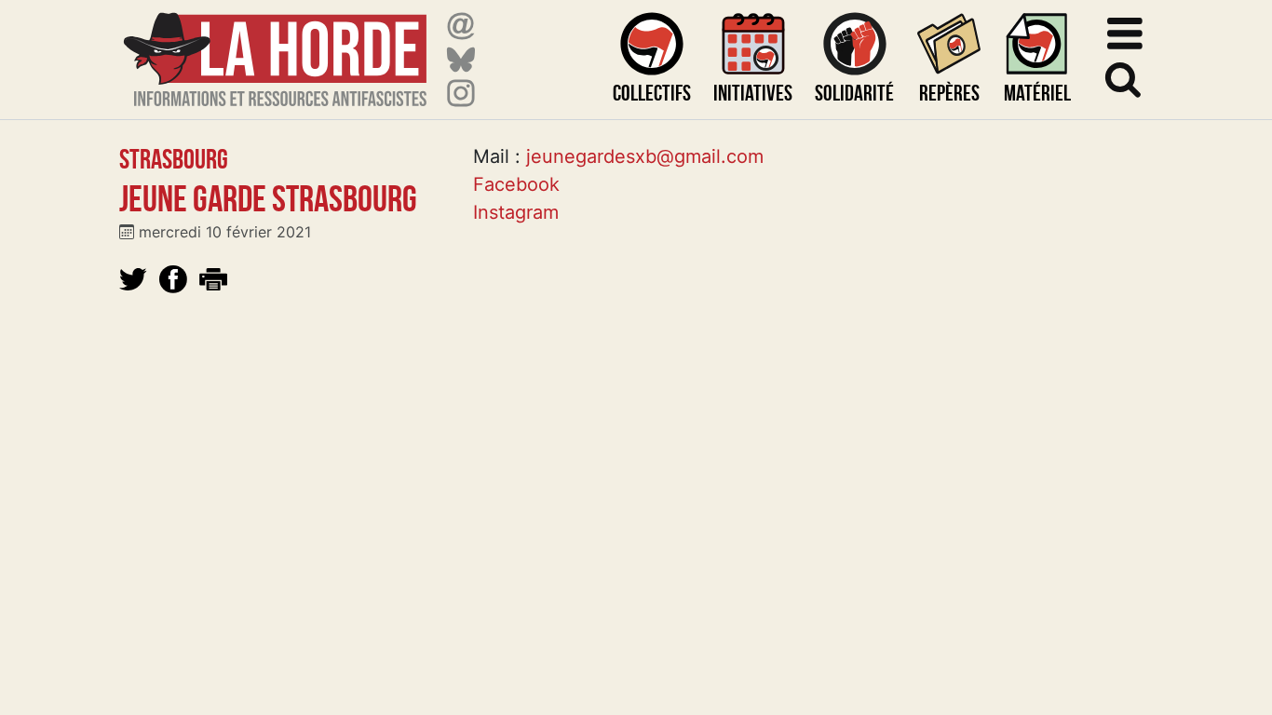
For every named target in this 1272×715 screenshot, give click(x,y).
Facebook (516, 184)
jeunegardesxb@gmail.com (645, 156)
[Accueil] (275, 48)
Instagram (516, 212)
